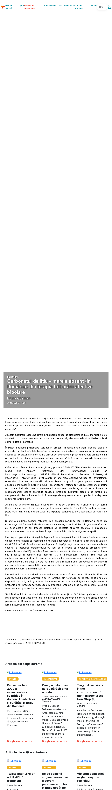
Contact (93, 5)
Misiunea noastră (9, 6)
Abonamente (50, 5)
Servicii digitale (79, 6)
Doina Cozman (18, 398)
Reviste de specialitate (29, 6)
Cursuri (59, 5)
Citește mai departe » (19, 741)
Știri (22, 5)
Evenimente (69, 5)
